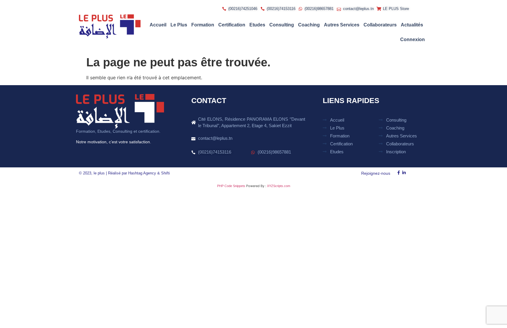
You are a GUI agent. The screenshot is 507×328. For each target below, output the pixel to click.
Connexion (412, 39)
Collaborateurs (380, 24)
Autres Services (341, 24)
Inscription (396, 151)
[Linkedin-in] (404, 172)
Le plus (178, 24)
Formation (202, 24)
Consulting (281, 24)
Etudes (257, 24)
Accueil (158, 24)
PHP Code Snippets (231, 186)
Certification (231, 24)
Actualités (412, 24)
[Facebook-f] (398, 172)
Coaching (309, 24)
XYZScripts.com (278, 186)
